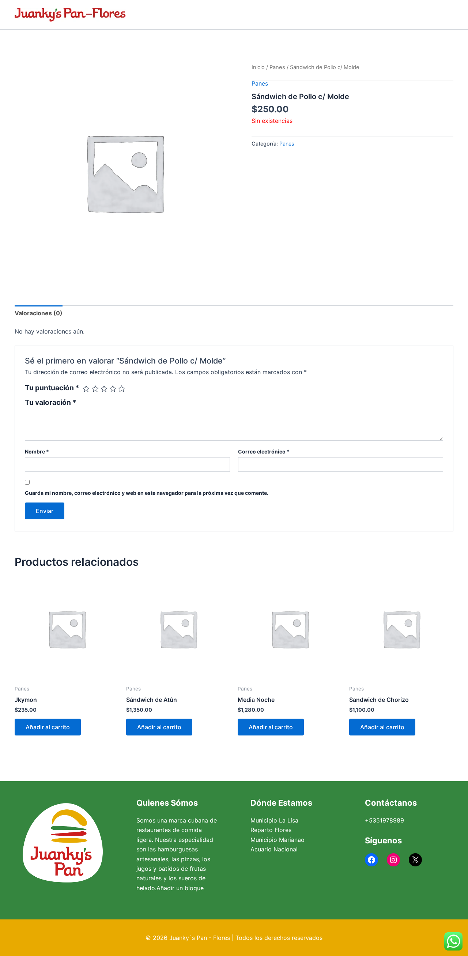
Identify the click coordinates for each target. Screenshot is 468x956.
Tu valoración (50, 402)
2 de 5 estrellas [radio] (95, 388)
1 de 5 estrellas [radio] (86, 388)
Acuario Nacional (274, 849)
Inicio (258, 67)
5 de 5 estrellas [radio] (121, 388)
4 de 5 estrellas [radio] (112, 388)
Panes (277, 67)
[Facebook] (371, 859)
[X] (415, 859)
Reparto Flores (270, 829)
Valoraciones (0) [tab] (39, 313)
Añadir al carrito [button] (48, 727)
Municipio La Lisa (274, 820)
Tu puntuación (52, 387)
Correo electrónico (264, 451)
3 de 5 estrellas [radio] (104, 388)
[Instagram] (393, 859)
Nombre (37, 451)
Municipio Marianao (277, 839)
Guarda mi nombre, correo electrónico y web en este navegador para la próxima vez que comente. (146, 493)
